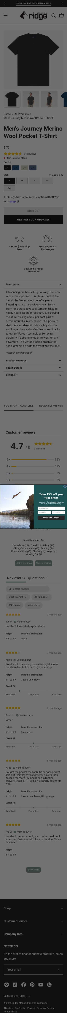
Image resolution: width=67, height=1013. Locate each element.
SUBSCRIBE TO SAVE (51, 518)
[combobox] (58, 512)
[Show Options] (63, 512)
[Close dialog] (65, 486)
